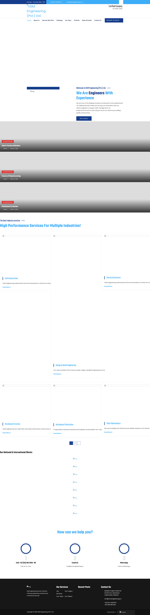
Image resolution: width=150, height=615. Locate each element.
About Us (36, 20)
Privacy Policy (111, 612)
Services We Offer (48, 20)
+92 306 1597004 (110, 605)
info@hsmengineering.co (113, 599)
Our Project (69, 591)
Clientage (59, 20)
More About (84, 118)
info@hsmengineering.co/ (74, 2)
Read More (7, 287)
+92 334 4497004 (55, 2)
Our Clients (68, 596)
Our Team (68, 20)
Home (29, 20)
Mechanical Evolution (10, 206)
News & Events (87, 20)
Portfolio (77, 20)
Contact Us (97, 20)
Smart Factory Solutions (11, 145)
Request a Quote (113, 20)
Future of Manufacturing (11, 176)
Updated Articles (7, 141)
